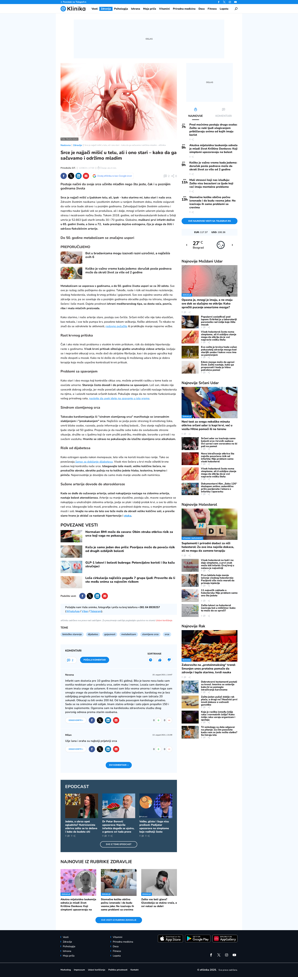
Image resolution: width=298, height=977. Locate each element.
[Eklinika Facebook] (219, 2)
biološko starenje (72, 634)
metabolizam (128, 634)
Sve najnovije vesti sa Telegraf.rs (209, 221)
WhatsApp (73, 611)
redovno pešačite (116, 326)
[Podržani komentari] (160, 660)
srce (167, 634)
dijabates (93, 634)
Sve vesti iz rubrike (118, 920)
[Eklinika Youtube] (235, 2)
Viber (85, 611)
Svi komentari (118, 765)
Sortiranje (154, 653)
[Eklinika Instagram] (230, 2)
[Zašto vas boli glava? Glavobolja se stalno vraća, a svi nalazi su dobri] (159, 882)
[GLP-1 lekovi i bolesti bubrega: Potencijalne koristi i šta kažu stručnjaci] (71, 567)
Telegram (95, 611)
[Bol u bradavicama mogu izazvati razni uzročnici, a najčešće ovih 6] (71, 257)
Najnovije (202, 261)
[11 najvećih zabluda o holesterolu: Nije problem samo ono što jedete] (190, 595)
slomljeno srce (150, 634)
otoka (127, 516)
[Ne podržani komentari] (169, 660)
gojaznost (109, 634)
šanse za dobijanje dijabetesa (94, 462)
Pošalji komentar (95, 659)
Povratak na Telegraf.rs (74, 1)
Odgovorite (76, 720)
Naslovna (66, 145)
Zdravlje (77, 145)
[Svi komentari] (150, 660)
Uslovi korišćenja (164, 620)
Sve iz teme (118, 844)
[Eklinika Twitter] (224, 2)
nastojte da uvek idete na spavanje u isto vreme (119, 398)
